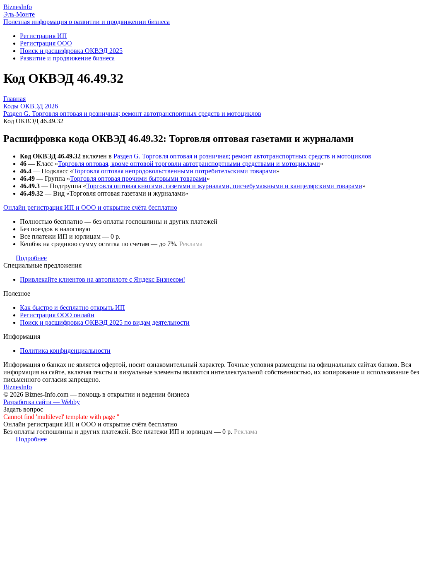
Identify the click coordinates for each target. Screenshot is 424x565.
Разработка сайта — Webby (41, 401)
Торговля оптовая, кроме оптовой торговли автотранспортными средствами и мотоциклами (189, 163)
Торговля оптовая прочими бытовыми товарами (138, 178)
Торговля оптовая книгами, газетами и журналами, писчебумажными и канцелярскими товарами (224, 185)
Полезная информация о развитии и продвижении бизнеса (86, 21)
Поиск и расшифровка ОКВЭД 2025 (71, 50)
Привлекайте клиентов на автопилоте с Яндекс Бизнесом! (102, 279)
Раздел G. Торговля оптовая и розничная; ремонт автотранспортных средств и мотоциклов (242, 156)
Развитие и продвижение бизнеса (67, 58)
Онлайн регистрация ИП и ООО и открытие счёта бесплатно (90, 207)
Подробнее (31, 257)
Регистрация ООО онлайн (57, 314)
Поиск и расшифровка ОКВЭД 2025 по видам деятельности (105, 322)
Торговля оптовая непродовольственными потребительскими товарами (174, 171)
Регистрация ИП (43, 35)
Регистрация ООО (46, 43)
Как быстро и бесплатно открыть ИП (72, 307)
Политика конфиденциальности (65, 350)
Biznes (17, 6)
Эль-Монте (19, 14)
